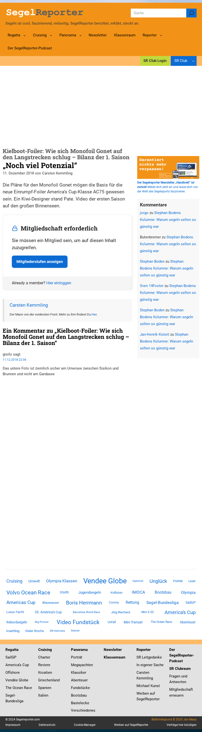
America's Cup (180, 612)
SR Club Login (155, 60)
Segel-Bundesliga (162, 602)
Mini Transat (133, 622)
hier (94, 314)
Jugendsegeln (89, 592)
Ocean (18, 688)
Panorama (79, 649)
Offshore (12, 672)
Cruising (14, 581)
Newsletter (113, 649)
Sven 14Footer (152, 286)
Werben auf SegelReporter (131, 725)
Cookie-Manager (85, 725)
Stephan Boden (152, 261)
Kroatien (45, 672)
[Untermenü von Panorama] (80, 35)
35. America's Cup (48, 612)
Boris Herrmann (84, 603)
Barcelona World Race (86, 612)
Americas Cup (20, 602)
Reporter (143, 649)
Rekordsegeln (16, 622)
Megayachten (82, 665)
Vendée (11, 680)
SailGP (190, 602)
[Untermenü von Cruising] (51, 35)
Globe (23, 680)
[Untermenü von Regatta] (24, 35)
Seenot (75, 630)
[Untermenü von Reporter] (161, 35)
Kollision (116, 592)
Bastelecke (80, 703)
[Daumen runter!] (4, 389)
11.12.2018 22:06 (14, 359)
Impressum (12, 725)
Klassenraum (114, 657)
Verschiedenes (83, 710)
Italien (43, 695)
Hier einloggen (58, 283)
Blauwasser (50, 602)
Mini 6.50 (147, 612)
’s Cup (24, 665)
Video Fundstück (78, 622)
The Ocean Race (161, 622)
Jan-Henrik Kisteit (154, 334)
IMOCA (138, 592)
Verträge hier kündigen (182, 725)
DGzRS (64, 592)
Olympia (188, 592)
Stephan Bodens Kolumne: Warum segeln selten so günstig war (168, 220)
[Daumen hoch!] (4, 383)
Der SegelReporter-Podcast (181, 655)
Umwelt (34, 581)
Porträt (178, 581)
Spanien (44, 688)
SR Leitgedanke (149, 657)
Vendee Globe (105, 581)
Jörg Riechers (120, 612)
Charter (44, 657)
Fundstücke (80, 688)
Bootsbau (163, 592)
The (9, 688)
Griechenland (49, 680)
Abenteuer (188, 622)
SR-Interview (57, 630)
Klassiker (78, 672)
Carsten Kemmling (29, 305)
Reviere (44, 665)
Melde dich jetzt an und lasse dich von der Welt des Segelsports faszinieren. (167, 187)
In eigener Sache (150, 665)
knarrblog (12, 631)
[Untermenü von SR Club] (193, 61)
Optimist (138, 581)
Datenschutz (47, 725)
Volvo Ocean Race (28, 592)
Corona (114, 602)
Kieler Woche (34, 631)
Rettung (132, 602)
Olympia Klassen (61, 580)
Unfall (112, 622)
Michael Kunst (148, 686)
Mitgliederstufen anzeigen (40, 261)
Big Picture (42, 622)
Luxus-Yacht (15, 612)
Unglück (158, 581)
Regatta (11, 649)
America (12, 665)
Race (27, 688)
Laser (192, 581)
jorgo (144, 213)
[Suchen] (191, 13)
